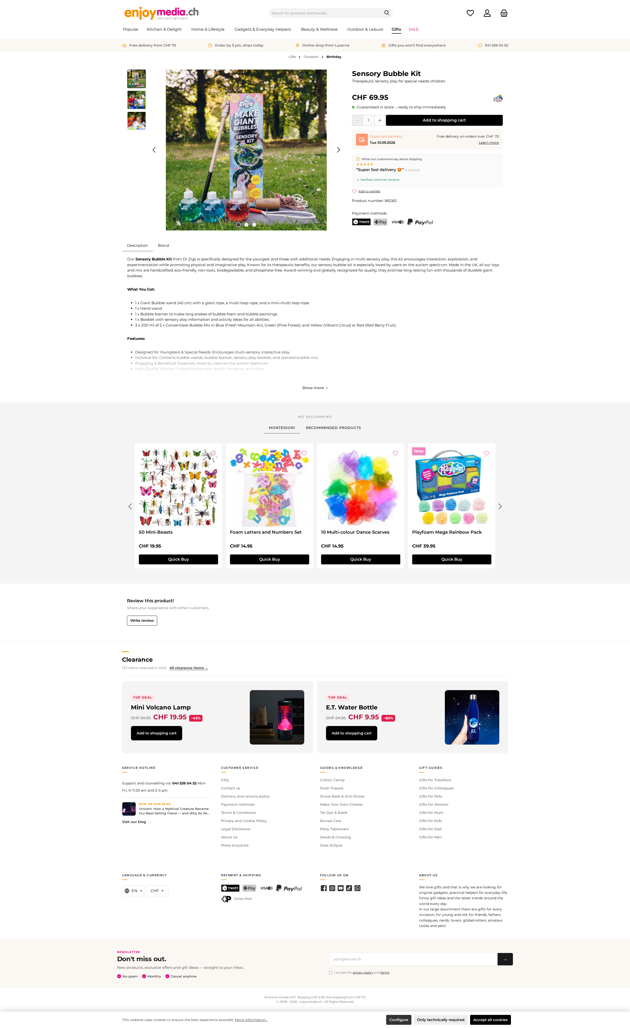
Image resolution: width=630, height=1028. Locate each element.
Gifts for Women (434, 804)
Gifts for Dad (430, 829)
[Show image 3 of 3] (254, 225)
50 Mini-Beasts (156, 532)
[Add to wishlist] (213, 453)
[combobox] (325, 13)
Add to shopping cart (444, 120)
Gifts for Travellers (435, 780)
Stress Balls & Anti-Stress (342, 796)
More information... (251, 1020)
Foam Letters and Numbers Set (266, 532)
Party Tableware (334, 829)
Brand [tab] (163, 245)
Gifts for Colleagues (436, 788)
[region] (234, 150)
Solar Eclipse (331, 845)
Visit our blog (134, 822)
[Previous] (154, 150)
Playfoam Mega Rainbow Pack (447, 532)
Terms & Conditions (238, 813)
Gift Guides (431, 768)
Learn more (489, 142)
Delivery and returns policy (245, 796)
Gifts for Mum (431, 813)
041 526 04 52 (184, 783)
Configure (398, 1019)
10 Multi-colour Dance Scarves (355, 532)
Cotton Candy (332, 780)
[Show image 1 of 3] (238, 225)
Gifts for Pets (430, 796)
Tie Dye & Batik (333, 813)
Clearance (137, 659)
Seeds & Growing (335, 837)
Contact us (230, 788)
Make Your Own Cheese (341, 804)
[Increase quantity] (380, 120)
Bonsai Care (330, 821)
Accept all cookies (490, 1019)
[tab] (137, 245)
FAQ (225, 780)
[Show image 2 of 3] (246, 225)
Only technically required (440, 1019)
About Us (229, 837)
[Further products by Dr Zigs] (498, 98)
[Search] (387, 13)
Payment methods (238, 804)
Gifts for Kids (430, 821)
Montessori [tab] (282, 428)
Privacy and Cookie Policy (244, 821)
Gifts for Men (430, 837)
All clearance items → (189, 668)
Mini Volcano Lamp (161, 707)
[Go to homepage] (161, 13)
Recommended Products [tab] (333, 428)
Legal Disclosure (235, 829)
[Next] (338, 150)
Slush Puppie (332, 788)
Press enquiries (235, 845)
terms (384, 972)
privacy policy (363, 972)
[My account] (487, 13)
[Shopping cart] (502, 13)
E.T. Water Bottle (352, 707)
